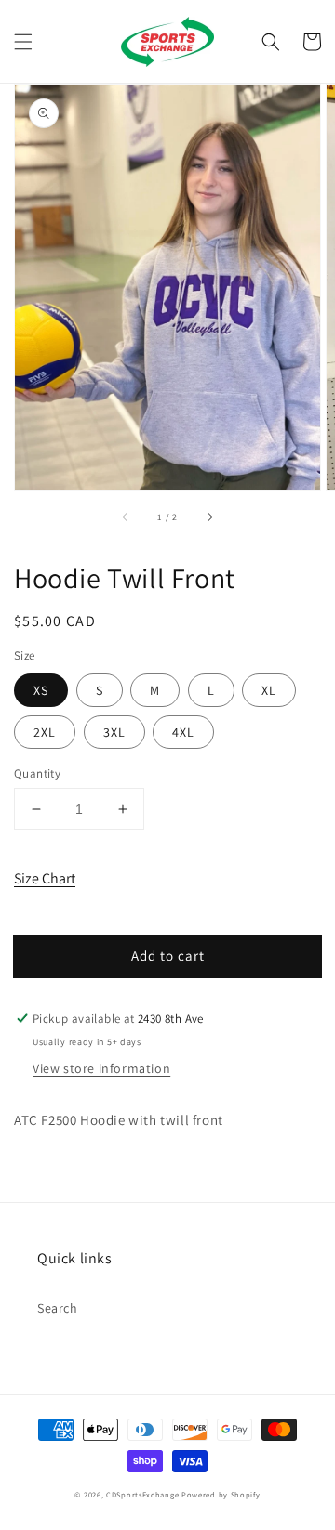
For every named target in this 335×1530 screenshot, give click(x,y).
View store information (101, 1068)
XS (41, 690)
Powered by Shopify (221, 1494)
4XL (183, 732)
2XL (45, 732)
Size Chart (44, 878)
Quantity (37, 773)
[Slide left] (125, 516)
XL (268, 690)
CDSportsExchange (142, 1494)
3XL (114, 732)
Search (57, 1308)
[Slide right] (209, 516)
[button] (23, 41)
